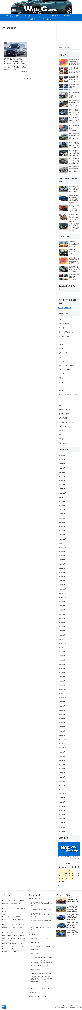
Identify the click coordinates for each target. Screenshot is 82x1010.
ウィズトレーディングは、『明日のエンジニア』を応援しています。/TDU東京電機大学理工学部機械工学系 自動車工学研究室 (42, 961)
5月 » (64, 885)
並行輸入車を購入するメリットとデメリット (41, 915)
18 (69, 876)
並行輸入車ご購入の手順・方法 (41, 910)
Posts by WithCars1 (64, 308)
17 (66, 876)
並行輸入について (34, 899)
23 (63, 878)
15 (60, 876)
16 (63, 876)
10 (66, 873)
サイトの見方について (38, 942)
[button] (78, 48)
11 (69, 873)
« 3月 (60, 885)
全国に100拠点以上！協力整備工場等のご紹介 (41, 948)
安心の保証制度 (36, 969)
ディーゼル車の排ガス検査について (41, 922)
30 (63, 881)
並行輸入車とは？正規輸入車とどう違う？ (41, 904)
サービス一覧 (35, 953)
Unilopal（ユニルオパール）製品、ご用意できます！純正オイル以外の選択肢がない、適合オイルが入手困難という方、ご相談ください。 (42, 979)
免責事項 (78, 1005)
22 (60, 878)
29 (60, 881)
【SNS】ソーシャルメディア (40, 988)
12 (72, 873)
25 (69, 878)
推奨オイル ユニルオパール (38, 996)
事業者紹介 (32, 934)
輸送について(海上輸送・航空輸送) (41, 929)
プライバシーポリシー (68, 1005)
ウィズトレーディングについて (41, 938)
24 (66, 878)
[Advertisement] (28, 35)
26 (72, 878)
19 (72, 876)
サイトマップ (58, 1005)
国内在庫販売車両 (34, 992)
